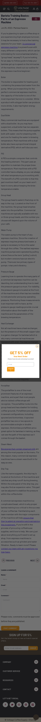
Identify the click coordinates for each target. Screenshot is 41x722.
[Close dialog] (37, 346)
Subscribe (10, 369)
